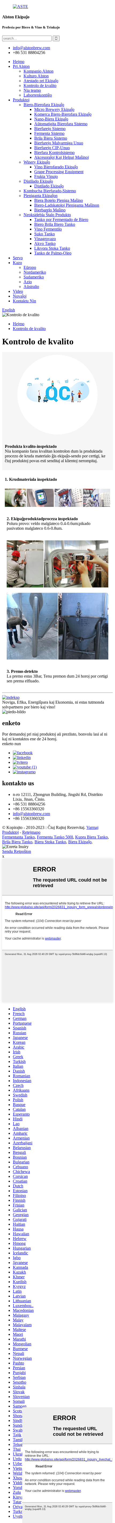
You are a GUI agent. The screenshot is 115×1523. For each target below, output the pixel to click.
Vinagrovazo (45, 238)
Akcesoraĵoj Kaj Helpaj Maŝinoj (61, 157)
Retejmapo (31, 832)
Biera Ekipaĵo (79, 842)
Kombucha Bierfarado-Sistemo (50, 191)
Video (18, 291)
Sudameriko (34, 277)
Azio (28, 281)
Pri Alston (21, 66)
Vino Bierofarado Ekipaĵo (56, 167)
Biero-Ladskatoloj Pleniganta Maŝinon (66, 205)
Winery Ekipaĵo (37, 162)
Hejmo (18, 61)
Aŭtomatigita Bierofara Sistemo (60, 124)
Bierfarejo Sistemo (50, 128)
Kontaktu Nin (24, 301)
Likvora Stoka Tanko (52, 248)
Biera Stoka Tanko (50, 842)
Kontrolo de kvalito (40, 85)
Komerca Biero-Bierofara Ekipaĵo (62, 114)
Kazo (17, 262)
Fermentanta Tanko (18, 837)
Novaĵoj (19, 296)
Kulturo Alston (36, 76)
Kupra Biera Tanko (91, 837)
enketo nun (11, 743)
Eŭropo (30, 267)
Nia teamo (32, 90)
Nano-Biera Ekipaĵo (51, 119)
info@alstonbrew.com (31, 813)
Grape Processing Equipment (58, 171)
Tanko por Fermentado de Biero (61, 219)
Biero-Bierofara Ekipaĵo (44, 104)
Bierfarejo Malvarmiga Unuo (58, 143)
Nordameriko (35, 272)
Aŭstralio (31, 286)
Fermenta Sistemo (49, 133)
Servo (18, 258)
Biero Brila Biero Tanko (54, 224)
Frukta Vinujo (46, 176)
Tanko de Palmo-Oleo (52, 253)
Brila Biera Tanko (17, 842)
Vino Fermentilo (48, 229)
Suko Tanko (44, 234)
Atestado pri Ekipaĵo (41, 80)
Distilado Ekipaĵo (38, 181)
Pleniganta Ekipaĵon (40, 195)
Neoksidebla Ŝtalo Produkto (47, 214)
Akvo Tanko (45, 243)
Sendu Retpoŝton (16, 851)
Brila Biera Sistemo (50, 138)
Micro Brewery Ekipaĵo (54, 109)
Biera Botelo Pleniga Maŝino (58, 200)
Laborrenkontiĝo (38, 95)
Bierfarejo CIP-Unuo (52, 147)
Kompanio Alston (38, 71)
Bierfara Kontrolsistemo (54, 152)
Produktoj (21, 100)
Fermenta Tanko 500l (55, 837)
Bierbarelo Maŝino (50, 210)
